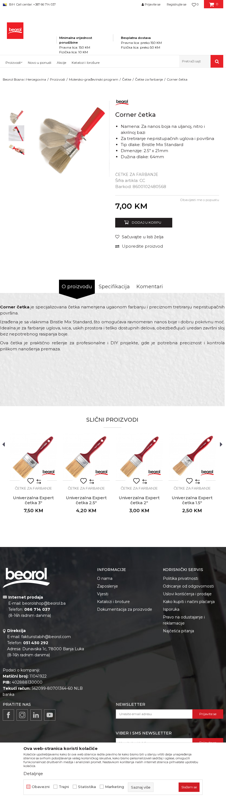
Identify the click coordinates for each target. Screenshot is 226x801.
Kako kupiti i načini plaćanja (189, 601)
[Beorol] (122, 101)
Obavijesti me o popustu (199, 200)
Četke (126, 79)
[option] (16, 117)
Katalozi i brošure (113, 601)
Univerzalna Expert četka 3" (33, 500)
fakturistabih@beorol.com (46, 636)
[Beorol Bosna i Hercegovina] (15, 30)
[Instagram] (22, 715)
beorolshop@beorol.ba (44, 603)
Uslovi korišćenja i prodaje (187, 593)
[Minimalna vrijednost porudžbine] (85, 30)
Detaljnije (33, 773)
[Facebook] (8, 715)
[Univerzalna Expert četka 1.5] (192, 456)
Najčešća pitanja (178, 630)
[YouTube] (49, 715)
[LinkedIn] (36, 715)
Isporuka (171, 609)
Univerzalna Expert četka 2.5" (86, 500)
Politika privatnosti (180, 578)
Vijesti (102, 593)
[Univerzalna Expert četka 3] (33, 456)
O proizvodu (77, 287)
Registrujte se (176, 4)
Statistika (87, 787)
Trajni (64, 787)
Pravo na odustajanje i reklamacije (184, 620)
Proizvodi (57, 79)
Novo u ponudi (39, 62)
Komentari (149, 287)
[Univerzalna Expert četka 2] (139, 456)
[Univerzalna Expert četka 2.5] (86, 456)
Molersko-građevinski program (93, 79)
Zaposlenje (107, 586)
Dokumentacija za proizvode (124, 609)
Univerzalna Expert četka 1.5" (192, 500)
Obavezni (41, 787)
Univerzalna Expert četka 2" (139, 500)
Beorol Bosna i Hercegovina (24, 79)
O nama (104, 578)
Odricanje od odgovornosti (188, 586)
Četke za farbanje (149, 79)
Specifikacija (114, 287)
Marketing (114, 787)
